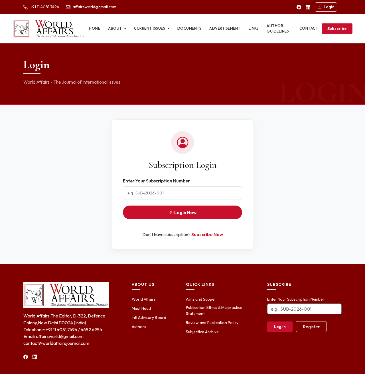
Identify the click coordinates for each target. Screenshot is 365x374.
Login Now (184, 212)
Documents (189, 28)
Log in (280, 326)
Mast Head (141, 308)
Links (254, 28)
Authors (139, 326)
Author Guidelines (278, 28)
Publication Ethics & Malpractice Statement (214, 310)
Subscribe (337, 28)
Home (94, 28)
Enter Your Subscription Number (156, 181)
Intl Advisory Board (149, 317)
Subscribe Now (207, 234)
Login (329, 6)
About (115, 28)
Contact (309, 28)
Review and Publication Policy (212, 322)
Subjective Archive (202, 331)
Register (311, 326)
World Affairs (144, 299)
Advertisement (225, 28)
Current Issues (150, 28)
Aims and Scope (200, 299)
